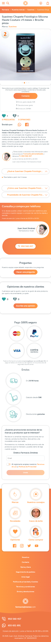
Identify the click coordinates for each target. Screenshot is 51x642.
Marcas (15, 502)
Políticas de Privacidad (27, 467)
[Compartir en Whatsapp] (19, 125)
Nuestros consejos (36, 502)
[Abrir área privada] (40, 3)
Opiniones (15, 540)
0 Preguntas (8, 120)
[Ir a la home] (25, 603)
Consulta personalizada (33, 154)
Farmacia (5, 10)
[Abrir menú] (3, 3)
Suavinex (30, 10)
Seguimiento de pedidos (25, 572)
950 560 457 (26, 156)
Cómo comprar (36, 540)
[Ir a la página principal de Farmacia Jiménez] (25, 3)
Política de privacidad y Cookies (25, 582)
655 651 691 (14, 625)
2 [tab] (24, 82)
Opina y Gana (25, 567)
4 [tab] (28, 82)
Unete (25, 472)
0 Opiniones (24, 120)
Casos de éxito (36, 521)
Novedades (15, 521)
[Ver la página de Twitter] (29, 546)
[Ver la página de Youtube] (36, 546)
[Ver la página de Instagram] (22, 546)
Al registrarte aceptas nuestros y (28, 465)
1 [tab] (22, 82)
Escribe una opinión (25, 306)
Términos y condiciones (25, 587)
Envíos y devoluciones (25, 591)
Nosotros (25, 557)
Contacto (25, 96)
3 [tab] (26, 82)
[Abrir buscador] (7, 3)
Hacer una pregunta (25, 272)
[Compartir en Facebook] (26, 125)
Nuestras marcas (18, 10)
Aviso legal (25, 577)
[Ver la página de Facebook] (14, 546)
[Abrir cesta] (47, 3)
